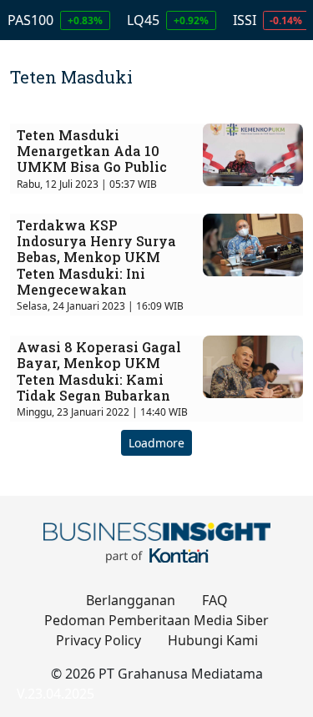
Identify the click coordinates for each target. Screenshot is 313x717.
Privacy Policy (98, 640)
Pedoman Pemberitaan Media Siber (156, 620)
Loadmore (156, 443)
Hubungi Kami (213, 640)
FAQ (215, 600)
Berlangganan (130, 600)
